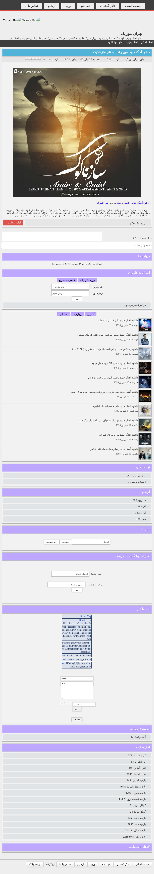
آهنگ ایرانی (132, 42)
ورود (68, 5)
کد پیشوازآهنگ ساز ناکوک (28, 213)
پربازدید (77, 314)
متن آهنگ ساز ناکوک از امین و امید (111, 216)
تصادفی (63, 314)
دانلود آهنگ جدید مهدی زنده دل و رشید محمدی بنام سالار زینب (104, 394)
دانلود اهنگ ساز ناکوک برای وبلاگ (30, 210)
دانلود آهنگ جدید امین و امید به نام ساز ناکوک (121, 52)
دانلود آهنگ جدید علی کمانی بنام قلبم (118, 322)
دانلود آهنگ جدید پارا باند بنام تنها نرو (118, 437)
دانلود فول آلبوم (115, 42)
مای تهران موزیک (134, 59)
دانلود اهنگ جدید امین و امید (85, 213)
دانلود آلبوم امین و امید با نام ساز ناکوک (32, 216)
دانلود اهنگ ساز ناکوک (58, 210)
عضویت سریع (67, 280)
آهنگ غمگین (147, 42)
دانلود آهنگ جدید (141, 202)
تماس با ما (31, 5)
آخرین (90, 314)
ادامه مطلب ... (13, 222)
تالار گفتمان (107, 5)
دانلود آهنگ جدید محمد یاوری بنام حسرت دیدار (113, 380)
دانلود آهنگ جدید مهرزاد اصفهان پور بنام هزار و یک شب (108, 422)
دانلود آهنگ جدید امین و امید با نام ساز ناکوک (73, 216)
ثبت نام (85, 5)
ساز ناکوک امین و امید (102, 210)
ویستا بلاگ (35, 864)
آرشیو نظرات (50, 59)
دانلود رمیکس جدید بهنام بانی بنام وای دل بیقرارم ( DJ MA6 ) (105, 351)
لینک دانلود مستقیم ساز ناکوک (114, 213)
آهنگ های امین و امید (79, 210)
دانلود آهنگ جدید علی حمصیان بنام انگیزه (115, 408)
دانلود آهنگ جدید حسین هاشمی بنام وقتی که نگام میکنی (107, 337)
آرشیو (51, 5)
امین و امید (123, 202)
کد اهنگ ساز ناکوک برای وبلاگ (56, 213)
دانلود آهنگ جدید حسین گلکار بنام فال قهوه (115, 365)
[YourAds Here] (30, 20)
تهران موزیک (131, 33)
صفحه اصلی (133, 5)
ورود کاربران (87, 280)
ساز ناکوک (102, 202)
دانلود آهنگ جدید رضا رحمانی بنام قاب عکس (114, 451)
